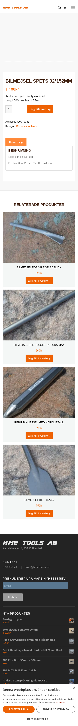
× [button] (74, 688)
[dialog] (39, 705)
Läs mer (60, 702)
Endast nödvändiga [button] (56, 709)
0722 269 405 (10, 567)
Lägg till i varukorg (40, 109)
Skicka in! (12, 597)
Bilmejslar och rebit (27, 126)
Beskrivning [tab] (16, 142)
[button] (39, 719)
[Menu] (72, 8)
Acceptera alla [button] (18, 709)
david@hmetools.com (37, 567)
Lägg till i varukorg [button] (39, 280)
